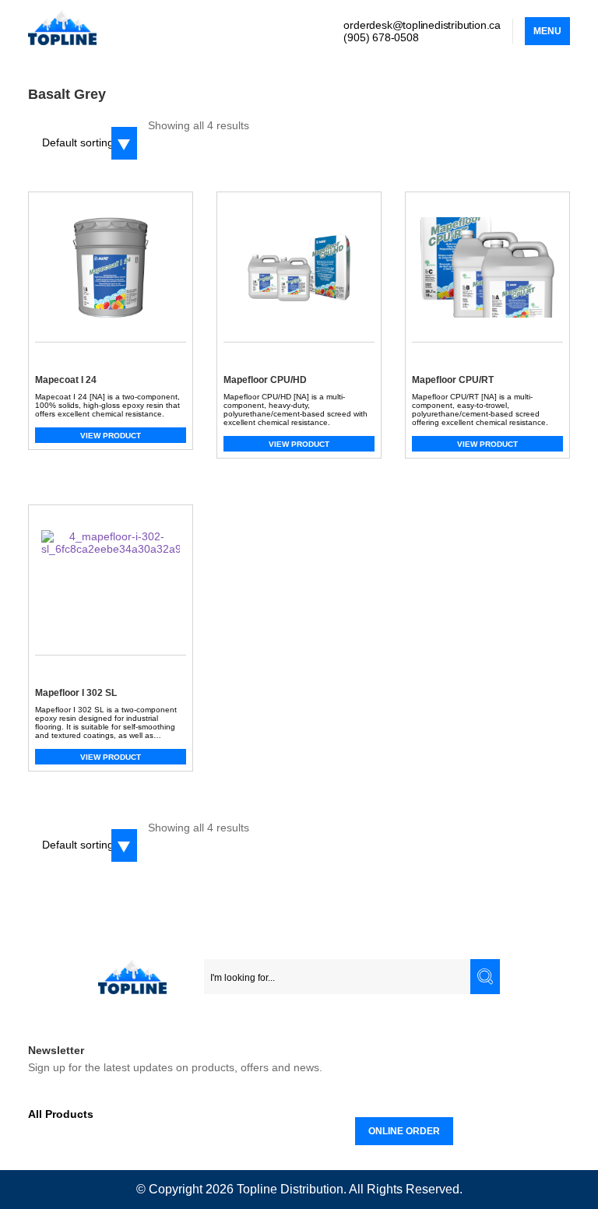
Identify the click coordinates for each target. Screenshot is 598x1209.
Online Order (404, 1131)
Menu (547, 31)
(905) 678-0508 (380, 37)
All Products (60, 1114)
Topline (257, 1189)
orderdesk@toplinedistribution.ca (422, 25)
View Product (110, 435)
